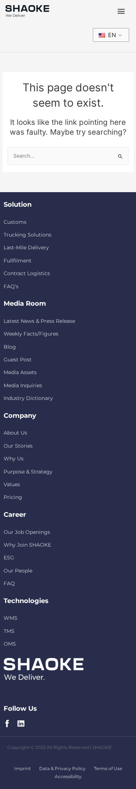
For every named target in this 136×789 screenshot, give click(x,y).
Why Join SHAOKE (27, 545)
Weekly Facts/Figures (31, 333)
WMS (10, 618)
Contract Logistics (27, 273)
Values (12, 484)
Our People (18, 570)
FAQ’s (11, 286)
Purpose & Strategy (28, 471)
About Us (15, 432)
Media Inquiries (23, 385)
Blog (10, 347)
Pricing (13, 497)
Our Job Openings (27, 532)
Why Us (14, 458)
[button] (121, 11)
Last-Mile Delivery (26, 247)
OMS (10, 644)
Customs (15, 222)
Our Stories (18, 446)
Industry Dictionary (28, 398)
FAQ (9, 583)
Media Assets (20, 372)
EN (111, 35)
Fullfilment (18, 260)
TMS (9, 631)
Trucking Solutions (27, 234)
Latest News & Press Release (39, 321)
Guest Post (18, 359)
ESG (9, 557)
